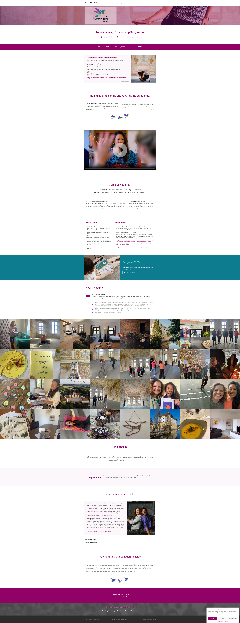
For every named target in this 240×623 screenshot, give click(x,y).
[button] (237, 609)
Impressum (226, 621)
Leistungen (115, 3)
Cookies (122, 619)
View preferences (233, 618)
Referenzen (137, 3)
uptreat (124, 3)
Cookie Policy (220, 621)
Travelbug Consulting (108, 611)
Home (109, 3)
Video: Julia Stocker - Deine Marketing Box (120, 171)
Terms (126, 619)
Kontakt (144, 3)
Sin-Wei (130, 3)
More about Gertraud (91, 542)
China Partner (151, 3)
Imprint (118, 619)
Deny (223, 618)
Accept (212, 618)
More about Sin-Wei (91, 539)
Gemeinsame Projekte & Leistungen (127, 611)
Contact (113, 619)
